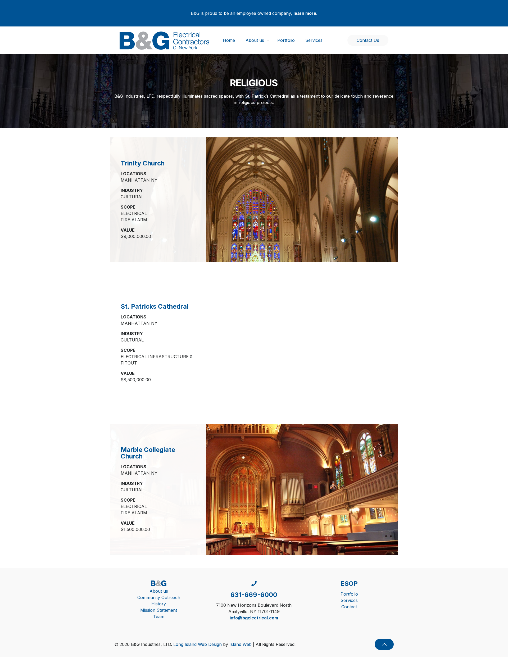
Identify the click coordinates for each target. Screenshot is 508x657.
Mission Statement (158, 610)
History (158, 603)
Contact (349, 606)
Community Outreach (158, 597)
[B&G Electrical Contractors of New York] (165, 40)
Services (349, 600)
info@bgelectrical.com (254, 617)
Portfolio (349, 594)
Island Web (240, 644)
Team (158, 616)
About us (158, 591)
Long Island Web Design (197, 644)
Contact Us (368, 40)
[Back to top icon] (384, 644)
